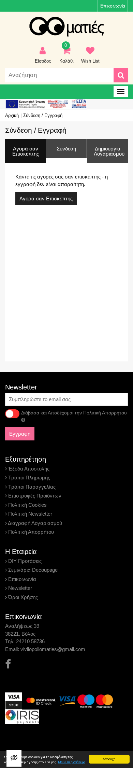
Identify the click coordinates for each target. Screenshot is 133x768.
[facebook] (8, 664)
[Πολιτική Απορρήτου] (23, 420)
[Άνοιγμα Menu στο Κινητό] (121, 91)
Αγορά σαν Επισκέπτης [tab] (25, 151)
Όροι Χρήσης (22, 597)
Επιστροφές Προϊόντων (34, 496)
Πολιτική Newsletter (29, 514)
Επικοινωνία (112, 6)
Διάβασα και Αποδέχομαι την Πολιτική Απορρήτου (74, 412)
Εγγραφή (19, 434)
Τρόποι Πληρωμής (28, 477)
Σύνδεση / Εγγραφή (42, 115)
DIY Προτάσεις (24, 561)
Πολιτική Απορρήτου (30, 532)
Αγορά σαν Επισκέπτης (46, 198)
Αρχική (12, 115)
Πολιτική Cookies (27, 505)
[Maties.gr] (66, 26)
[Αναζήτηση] (121, 75)
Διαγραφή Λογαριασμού (34, 523)
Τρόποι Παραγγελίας (31, 487)
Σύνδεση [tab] (66, 148)
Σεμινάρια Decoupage (32, 570)
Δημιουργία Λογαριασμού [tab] (109, 151)
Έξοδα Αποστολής (28, 469)
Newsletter (19, 588)
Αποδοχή (109, 759)
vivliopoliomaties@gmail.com (52, 649)
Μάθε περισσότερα (71, 762)
